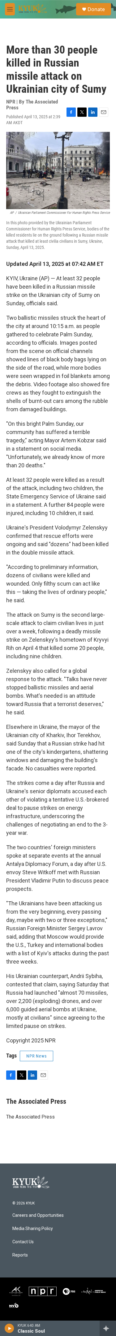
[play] (9, 1328)
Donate (96, 9)
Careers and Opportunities (38, 1215)
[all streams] (108, 1328)
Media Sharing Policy (32, 1228)
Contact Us (23, 1242)
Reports (20, 1255)
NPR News (36, 1056)
